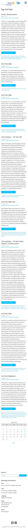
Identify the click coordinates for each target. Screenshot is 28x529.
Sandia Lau (7, 308)
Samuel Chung (7, 235)
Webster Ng (18, 58)
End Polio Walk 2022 (8, 202)
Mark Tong (4, 58)
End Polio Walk (6, 64)
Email (16, 523)
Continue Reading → (8, 52)
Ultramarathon (11, 58)
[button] (26, 2)
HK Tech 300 (21, 195)
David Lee (13, 56)
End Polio (18, 56)
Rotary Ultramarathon (9, 14)
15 (24, 432)
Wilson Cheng (13, 417)
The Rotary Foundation (10, 132)
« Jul (13, 442)
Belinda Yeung (10, 129)
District (22, 412)
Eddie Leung (18, 232)
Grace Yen (20, 88)
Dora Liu (17, 368)
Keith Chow (10, 371)
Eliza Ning (9, 195)
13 (17, 432)
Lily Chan (23, 57)
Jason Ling (6, 57)
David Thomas (10, 412)
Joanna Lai (18, 57)
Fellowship (4, 233)
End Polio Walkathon (8, 376)
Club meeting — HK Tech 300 (11, 137)
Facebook (12, 523)
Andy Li (9, 56)
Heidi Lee (21, 413)
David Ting (17, 412)
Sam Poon (15, 371)
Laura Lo (9, 196)
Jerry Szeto (12, 57)
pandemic (13, 307)
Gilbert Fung (10, 413)
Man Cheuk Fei (15, 196)
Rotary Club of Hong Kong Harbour (10, 67)
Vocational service (15, 308)
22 (24, 434)
